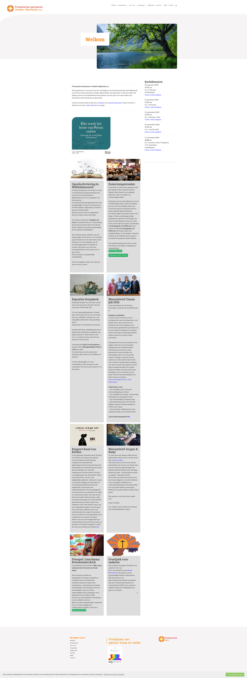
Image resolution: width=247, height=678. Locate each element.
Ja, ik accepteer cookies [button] (235, 674)
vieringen (101, 103)
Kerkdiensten (122, 5)
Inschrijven (91, 143)
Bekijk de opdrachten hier (79, 610)
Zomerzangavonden (115, 251)
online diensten (91, 105)
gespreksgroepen (115, 103)
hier (128, 417)
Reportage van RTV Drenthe (118, 255)
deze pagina (118, 460)
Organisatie (141, 5)
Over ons (132, 5)
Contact (171, 5)
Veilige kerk (151, 5)
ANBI (165, 5)
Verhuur (158, 5)
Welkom (114, 5)
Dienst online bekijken (153, 95)
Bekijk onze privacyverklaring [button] (114, 674)
